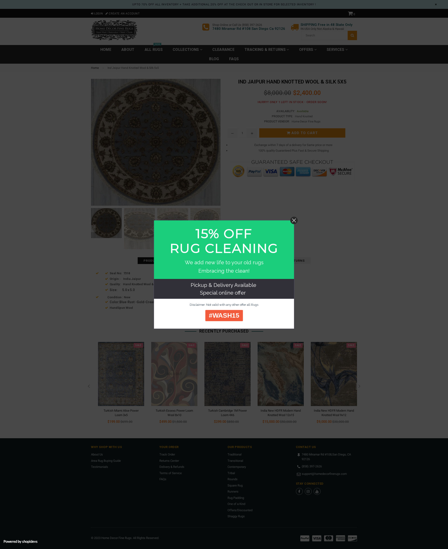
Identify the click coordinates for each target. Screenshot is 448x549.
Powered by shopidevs (21, 541)
